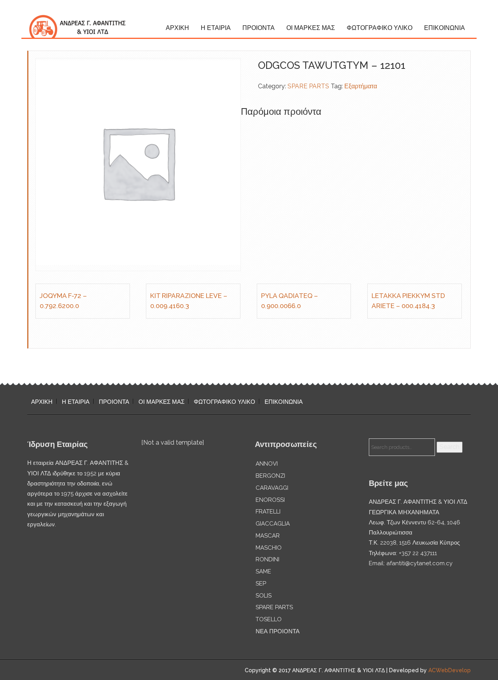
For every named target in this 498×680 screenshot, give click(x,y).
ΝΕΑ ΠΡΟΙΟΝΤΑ (278, 631)
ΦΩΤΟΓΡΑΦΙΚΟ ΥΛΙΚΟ (379, 28)
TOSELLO (269, 619)
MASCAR (268, 535)
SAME (263, 571)
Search (449, 446)
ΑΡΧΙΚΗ (177, 28)
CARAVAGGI (272, 487)
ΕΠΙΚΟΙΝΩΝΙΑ (444, 28)
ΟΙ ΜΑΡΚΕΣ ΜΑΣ (310, 28)
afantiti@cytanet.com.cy (419, 563)
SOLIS (264, 595)
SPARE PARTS (308, 86)
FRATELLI (268, 511)
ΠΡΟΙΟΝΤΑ (258, 28)
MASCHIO (269, 547)
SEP (261, 583)
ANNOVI (267, 463)
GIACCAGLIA (273, 523)
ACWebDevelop (449, 670)
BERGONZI (270, 475)
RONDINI (267, 559)
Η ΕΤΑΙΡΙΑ (216, 28)
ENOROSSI (270, 499)
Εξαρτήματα (360, 86)
